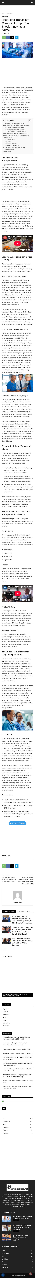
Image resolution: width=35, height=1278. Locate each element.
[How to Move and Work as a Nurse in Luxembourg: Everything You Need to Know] (6, 1237)
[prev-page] (3, 950)
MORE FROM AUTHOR (23, 911)
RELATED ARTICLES (9, 911)
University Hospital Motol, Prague (16, 131)
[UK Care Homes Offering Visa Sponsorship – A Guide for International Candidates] (6, 1228)
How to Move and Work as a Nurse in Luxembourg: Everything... (21, 1237)
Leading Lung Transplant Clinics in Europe (16, 125)
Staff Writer (7, 33)
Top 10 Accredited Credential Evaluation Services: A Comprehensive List (17, 1064)
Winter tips (6, 1026)
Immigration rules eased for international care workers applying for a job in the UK (16, 1038)
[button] (3, 2)
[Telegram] (16, 37)
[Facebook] (8, 37)
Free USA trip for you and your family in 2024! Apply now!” (18, 1081)
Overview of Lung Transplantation (14, 123)
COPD (9, 179)
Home (3, 13)
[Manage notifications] (30, 1273)
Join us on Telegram (18, 823)
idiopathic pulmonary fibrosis (14, 177)
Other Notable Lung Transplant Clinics (15, 133)
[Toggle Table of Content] (29, 120)
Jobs (4, 1017)
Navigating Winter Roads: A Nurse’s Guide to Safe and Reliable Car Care (17, 1070)
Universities (6, 1023)
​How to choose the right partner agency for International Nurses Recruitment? (15, 1044)
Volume (9, 141)
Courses (5, 1012)
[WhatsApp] (4, 37)
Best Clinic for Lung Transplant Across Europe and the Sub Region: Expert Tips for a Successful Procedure (18, 813)
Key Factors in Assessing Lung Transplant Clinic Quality (16, 137)
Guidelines (10, 13)
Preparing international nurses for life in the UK (16, 1049)
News (4, 1020)
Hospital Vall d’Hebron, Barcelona (16, 129)
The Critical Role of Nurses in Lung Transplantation (14, 148)
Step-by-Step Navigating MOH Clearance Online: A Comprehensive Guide (17, 1087)
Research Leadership (13, 145)
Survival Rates (11, 139)
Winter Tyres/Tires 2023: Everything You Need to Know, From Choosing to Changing (17, 1075)
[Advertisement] (17, 1156)
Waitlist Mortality (11, 143)
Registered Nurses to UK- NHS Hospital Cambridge (17, 1053)
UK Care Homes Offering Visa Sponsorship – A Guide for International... (22, 1227)
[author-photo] (17, 899)
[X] (12, 37)
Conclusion (7, 151)
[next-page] (6, 950)
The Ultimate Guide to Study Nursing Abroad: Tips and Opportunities (17, 1058)
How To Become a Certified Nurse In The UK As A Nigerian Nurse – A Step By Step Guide (25, 880)
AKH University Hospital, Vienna (15, 127)
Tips (9, 855)
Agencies (5, 1009)
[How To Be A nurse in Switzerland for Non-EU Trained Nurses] (6, 1219)
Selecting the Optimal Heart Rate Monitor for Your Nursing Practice (9, 879)
